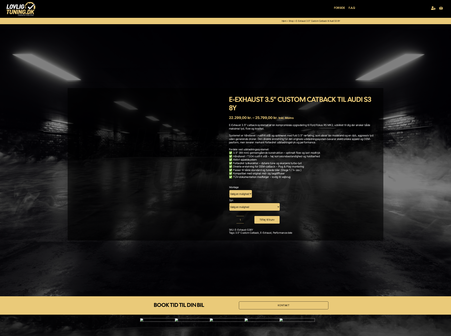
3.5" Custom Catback (247, 232)
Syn (231, 200)
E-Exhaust (265, 232)
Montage (234, 187)
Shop (291, 21)
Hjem (284, 21)
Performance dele (282, 232)
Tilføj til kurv (267, 219)
